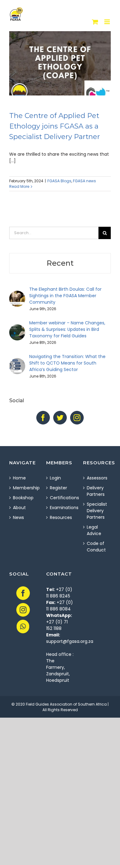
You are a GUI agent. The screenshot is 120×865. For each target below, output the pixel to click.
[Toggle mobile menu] (107, 22)
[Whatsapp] (23, 626)
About (19, 507)
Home (19, 478)
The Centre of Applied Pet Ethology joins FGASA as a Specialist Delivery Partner (54, 126)
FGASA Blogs (59, 181)
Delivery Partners (96, 491)
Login (55, 478)
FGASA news (84, 181)
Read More (19, 186)
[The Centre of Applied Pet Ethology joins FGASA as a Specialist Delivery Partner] (60, 63)
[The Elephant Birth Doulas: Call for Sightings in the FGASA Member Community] (17, 294)
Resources (60, 517)
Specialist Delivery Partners (97, 510)
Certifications (60, 498)
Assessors (97, 478)
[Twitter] (60, 417)
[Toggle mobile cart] (95, 22)
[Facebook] (43, 417)
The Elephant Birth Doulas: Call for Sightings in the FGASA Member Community (65, 295)
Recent (60, 263)
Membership (23, 488)
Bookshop (23, 498)
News (18, 517)
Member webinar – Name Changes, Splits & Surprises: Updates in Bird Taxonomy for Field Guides (67, 329)
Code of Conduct (96, 546)
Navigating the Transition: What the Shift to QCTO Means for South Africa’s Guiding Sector (67, 363)
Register (58, 488)
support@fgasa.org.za (69, 641)
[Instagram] (77, 417)
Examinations (60, 507)
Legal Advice (94, 530)
